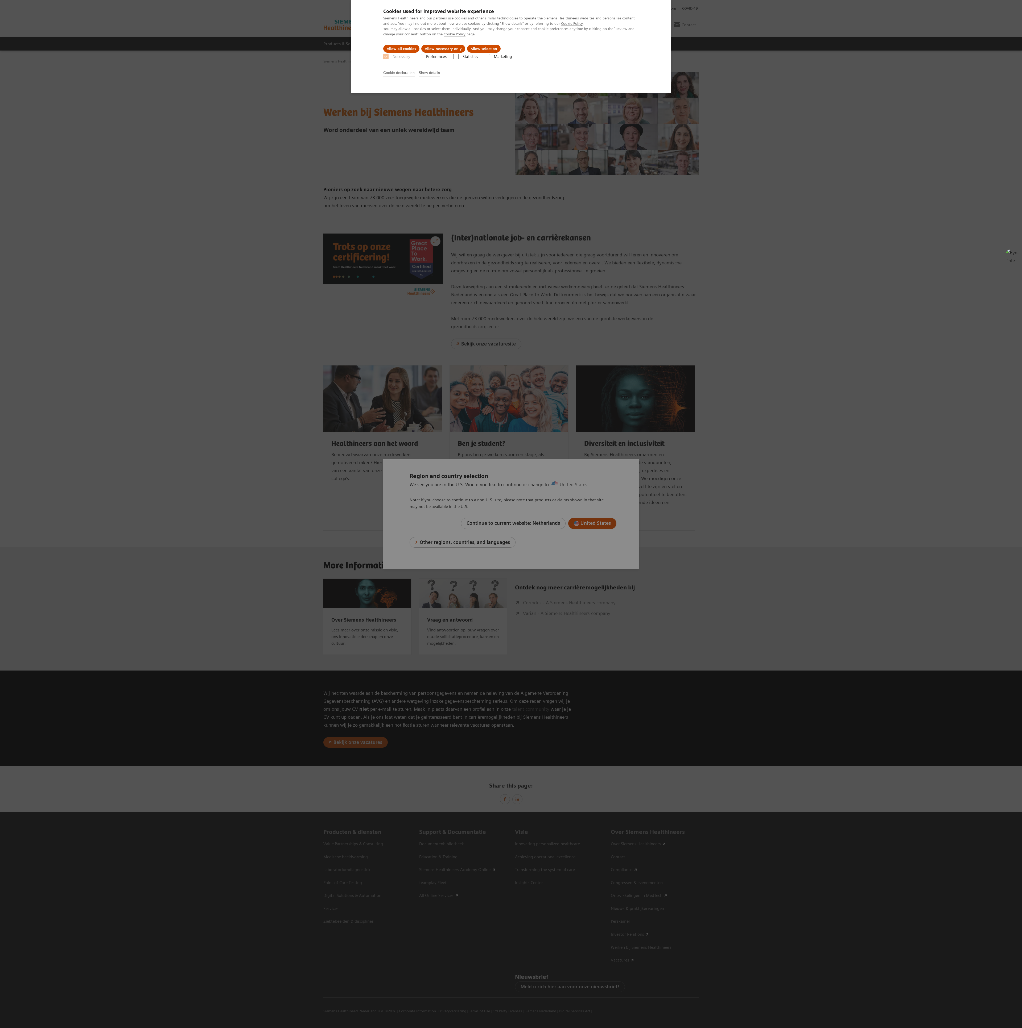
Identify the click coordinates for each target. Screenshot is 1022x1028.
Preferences (436, 56)
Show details (429, 72)
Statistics (470, 56)
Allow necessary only (443, 49)
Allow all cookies (401, 49)
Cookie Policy (572, 23)
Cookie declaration (399, 72)
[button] (1012, 255)
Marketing (503, 56)
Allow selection (484, 49)
